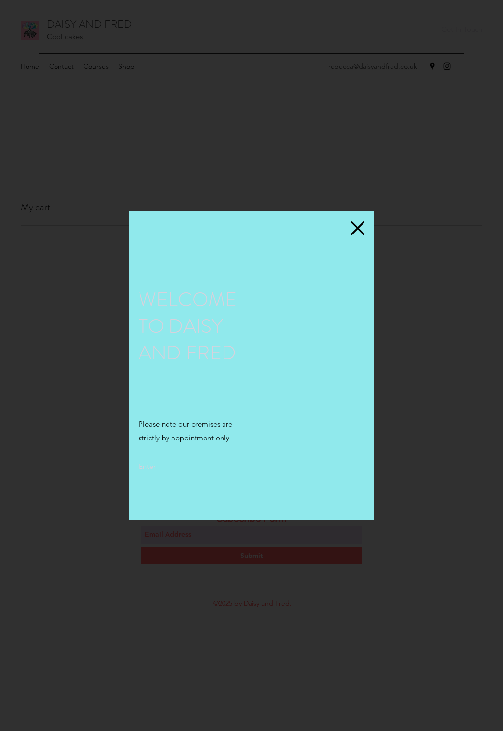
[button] (357, 228)
